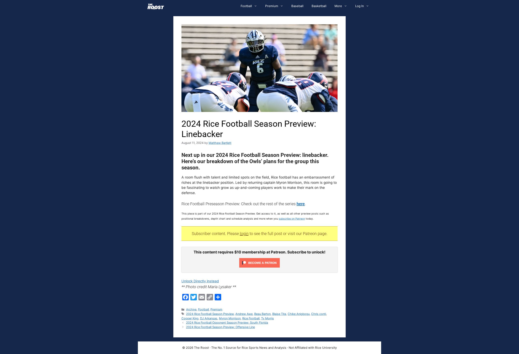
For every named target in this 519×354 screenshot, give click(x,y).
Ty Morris (267, 318)
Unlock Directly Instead (200, 281)
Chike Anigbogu (299, 314)
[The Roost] (155, 6)
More (338, 6)
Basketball (319, 6)
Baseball (297, 6)
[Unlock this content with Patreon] (259, 266)
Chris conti (318, 314)
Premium (271, 6)
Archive (191, 309)
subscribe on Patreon (292, 218)
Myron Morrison (230, 318)
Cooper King (189, 318)
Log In (359, 6)
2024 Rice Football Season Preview (210, 314)
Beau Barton (262, 314)
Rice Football (251, 318)
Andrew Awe (244, 314)
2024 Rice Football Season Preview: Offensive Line (220, 327)
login (244, 233)
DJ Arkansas (208, 318)
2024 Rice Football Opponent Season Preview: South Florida (227, 322)
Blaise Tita (279, 314)
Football (246, 6)
